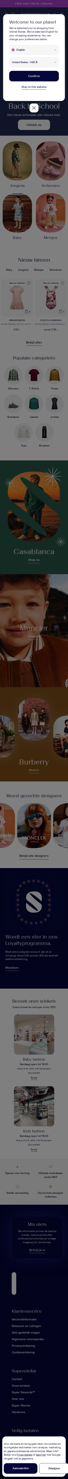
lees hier (41, 1454)
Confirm (34, 76)
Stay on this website (34, 87)
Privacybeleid (24, 1454)
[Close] (34, 107)
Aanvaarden (20, 1468)
